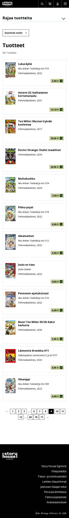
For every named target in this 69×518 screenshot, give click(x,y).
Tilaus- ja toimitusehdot (52, 476)
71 (42, 417)
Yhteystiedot (58, 471)
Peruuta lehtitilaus (55, 492)
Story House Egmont (53, 466)
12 (20, 417)
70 (36, 417)
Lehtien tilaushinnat (54, 481)
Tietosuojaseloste (55, 497)
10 (57, 411)
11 (62, 411)
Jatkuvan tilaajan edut (53, 487)
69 (30, 417)
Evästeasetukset (56, 502)
